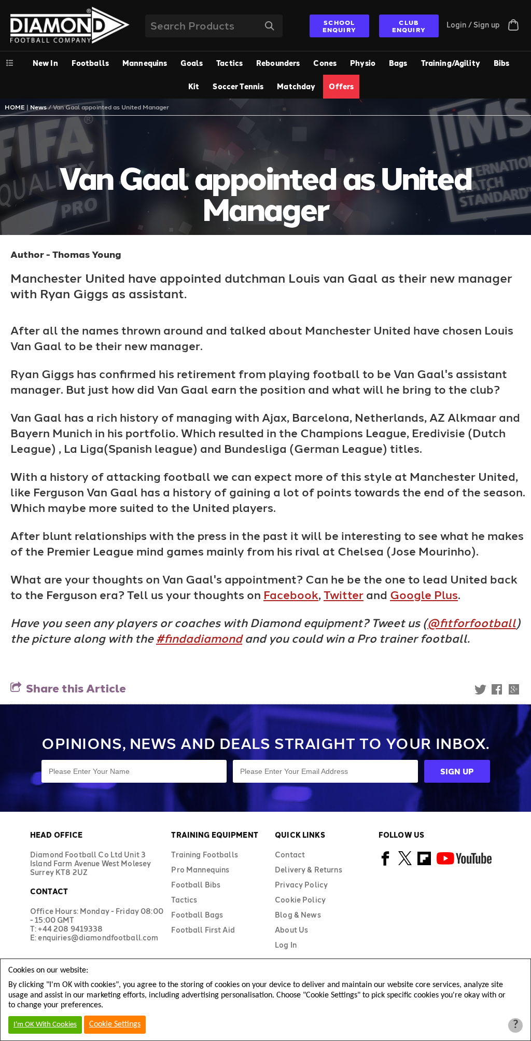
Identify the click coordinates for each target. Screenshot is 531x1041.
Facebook (290, 594)
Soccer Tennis (238, 86)
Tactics (229, 63)
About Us (291, 929)
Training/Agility (450, 63)
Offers (341, 86)
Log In (286, 944)
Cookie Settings (115, 1024)
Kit (193, 86)
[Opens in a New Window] (386, 863)
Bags (398, 63)
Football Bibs (195, 884)
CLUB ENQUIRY (409, 26)
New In (45, 63)
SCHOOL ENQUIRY (339, 26)
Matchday (296, 86)
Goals (191, 63)
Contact (290, 854)
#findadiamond (199, 638)
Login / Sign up (473, 24)
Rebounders (278, 63)
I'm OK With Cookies (45, 1025)
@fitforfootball (471, 622)
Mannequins (144, 63)
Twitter (344, 594)
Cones (325, 63)
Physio (362, 63)
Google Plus (424, 594)
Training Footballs (204, 854)
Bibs (502, 63)
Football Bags (197, 914)
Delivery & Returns (308, 869)
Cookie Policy (300, 899)
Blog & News (298, 914)
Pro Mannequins (200, 869)
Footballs (90, 63)
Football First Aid (203, 929)
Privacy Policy (301, 884)
